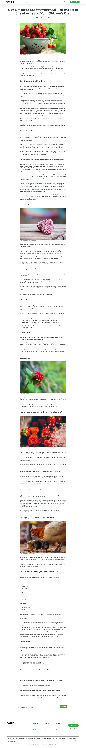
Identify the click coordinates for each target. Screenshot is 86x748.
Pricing (25, 2)
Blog (33, 732)
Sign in (65, 1)
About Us (31, 2)
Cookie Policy (50, 744)
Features (20, 2)
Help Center (36, 2)
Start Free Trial (74, 1)
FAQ (57, 729)
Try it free (63, 706)
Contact (34, 729)
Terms (45, 732)
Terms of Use (54, 744)
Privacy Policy (45, 744)
